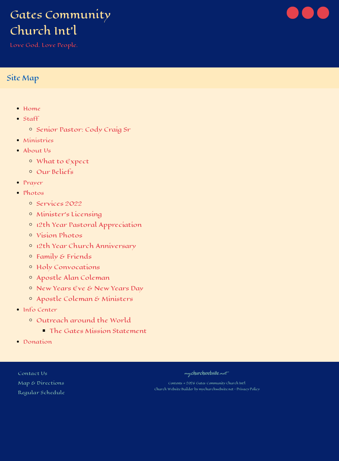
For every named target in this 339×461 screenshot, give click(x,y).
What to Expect (62, 161)
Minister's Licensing (69, 214)
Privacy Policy (248, 389)
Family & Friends (64, 256)
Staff (30, 118)
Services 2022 (59, 203)
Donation (37, 341)
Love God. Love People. (44, 45)
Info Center (40, 309)
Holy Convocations (68, 267)
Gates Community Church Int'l (60, 23)
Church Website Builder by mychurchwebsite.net (193, 389)
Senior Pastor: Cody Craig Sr (83, 129)
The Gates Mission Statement (98, 331)
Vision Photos (59, 235)
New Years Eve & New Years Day (89, 288)
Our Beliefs (54, 172)
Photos (33, 193)
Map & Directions (39, 383)
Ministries (38, 140)
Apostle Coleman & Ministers (84, 299)
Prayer (33, 182)
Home (31, 108)
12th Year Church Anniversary (86, 246)
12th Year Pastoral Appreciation (89, 225)
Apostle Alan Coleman (73, 277)
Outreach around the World (83, 320)
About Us (37, 150)
